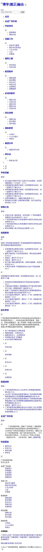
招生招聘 (9, 113)
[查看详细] (37, 437)
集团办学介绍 (14, 150)
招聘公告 (12, 119)
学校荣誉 (8, 475)
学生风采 (12, 65)
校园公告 (5, 207)
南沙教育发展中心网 (30, 535)
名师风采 (12, 87)
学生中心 (8, 448)
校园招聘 (5, 382)
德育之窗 (9, 58)
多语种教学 (10, 93)
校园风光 (8, 477)
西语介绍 (12, 106)
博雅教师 (12, 89)
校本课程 (12, 80)
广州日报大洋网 (17, 535)
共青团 (11, 54)
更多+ (3, 177)
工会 (11, 52)
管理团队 (8, 470)
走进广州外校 (11, 21)
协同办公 (8, 446)
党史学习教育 (14, 45)
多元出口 (12, 82)
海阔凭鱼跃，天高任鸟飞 (14, 333)
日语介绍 (12, 108)
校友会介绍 (13, 160)
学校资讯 (9, 26)
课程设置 (12, 78)
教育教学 (9, 71)
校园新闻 (5, 233)
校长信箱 (8, 450)
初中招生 (12, 121)
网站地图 (4, 543)
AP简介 (12, 134)
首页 (7, 17)
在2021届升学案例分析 (13, 339)
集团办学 (9, 143)
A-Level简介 (13, 136)
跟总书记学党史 (15, 47)
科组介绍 (12, 84)
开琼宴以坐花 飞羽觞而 (13, 337)
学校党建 (5, 173)
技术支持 (18, 543)
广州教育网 (22, 537)
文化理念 (8, 473)
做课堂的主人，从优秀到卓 (15, 335)
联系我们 (11, 543)
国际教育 (9, 128)
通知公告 (12, 34)
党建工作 (9, 39)
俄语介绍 (12, 100)
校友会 (8, 154)
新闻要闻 (12, 32)
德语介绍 (12, 104)
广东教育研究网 (33, 537)
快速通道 (5, 442)
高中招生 (12, 123)
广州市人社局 (6, 535)
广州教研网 (14, 537)
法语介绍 (12, 102)
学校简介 (8, 468)
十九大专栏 (13, 50)
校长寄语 (5, 310)
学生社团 (12, 67)
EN (2, 10)
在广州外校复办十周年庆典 (15, 331)
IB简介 (11, 139)
